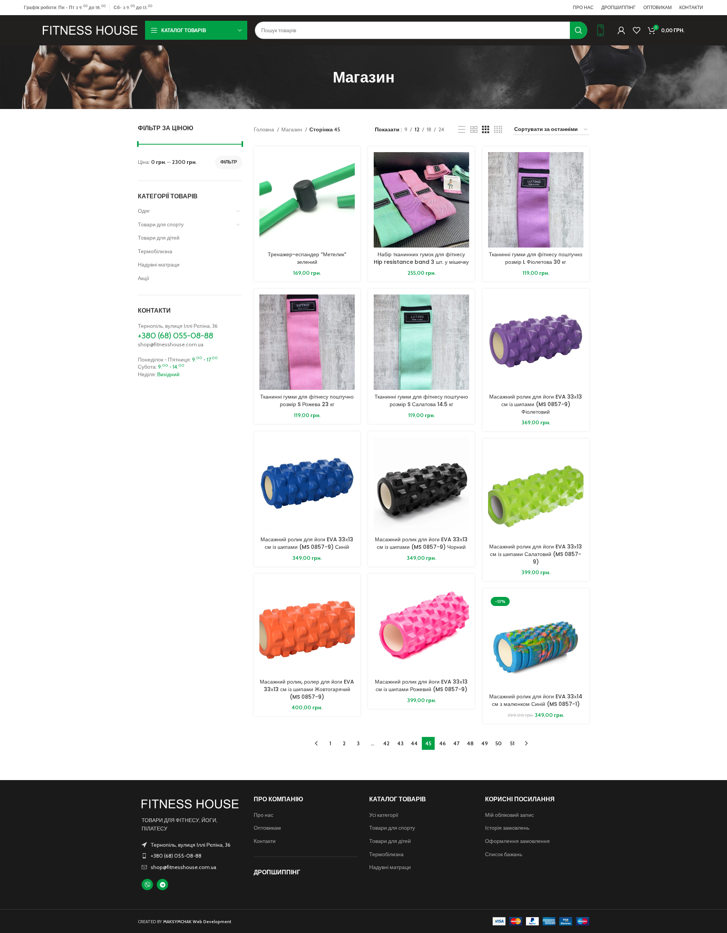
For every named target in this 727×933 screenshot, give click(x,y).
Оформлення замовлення (517, 841)
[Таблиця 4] (498, 129)
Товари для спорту (161, 224)
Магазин (292, 129)
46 (442, 743)
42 (386, 743)
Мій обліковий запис (509, 815)
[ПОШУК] (578, 30)
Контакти (265, 841)
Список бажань (503, 854)
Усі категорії (383, 815)
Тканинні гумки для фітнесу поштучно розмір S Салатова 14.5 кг (421, 400)
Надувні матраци (158, 264)
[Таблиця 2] (473, 129)
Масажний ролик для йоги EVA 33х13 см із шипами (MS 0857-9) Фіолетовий (535, 404)
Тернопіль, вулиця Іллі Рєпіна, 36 (178, 325)
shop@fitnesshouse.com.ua (170, 344)
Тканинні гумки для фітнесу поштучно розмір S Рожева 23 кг (307, 400)
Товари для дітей (158, 237)
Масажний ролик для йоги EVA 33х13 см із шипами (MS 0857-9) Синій (307, 543)
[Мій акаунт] (621, 30)
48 (470, 743)
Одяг (144, 210)
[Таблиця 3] (485, 129)
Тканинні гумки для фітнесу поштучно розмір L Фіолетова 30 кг (535, 258)
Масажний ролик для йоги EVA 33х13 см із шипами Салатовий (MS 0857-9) (535, 554)
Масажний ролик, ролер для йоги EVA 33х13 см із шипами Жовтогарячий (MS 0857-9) (307, 689)
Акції (143, 278)
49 (484, 743)
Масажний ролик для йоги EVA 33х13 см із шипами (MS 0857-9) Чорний (421, 543)
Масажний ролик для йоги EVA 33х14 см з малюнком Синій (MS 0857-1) (535, 700)
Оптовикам (267, 827)
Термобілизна (155, 251)
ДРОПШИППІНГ (277, 872)
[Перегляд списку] (461, 129)
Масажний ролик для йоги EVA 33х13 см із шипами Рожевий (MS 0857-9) (421, 685)
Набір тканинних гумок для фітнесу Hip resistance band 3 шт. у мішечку (421, 258)
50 (498, 743)
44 (414, 743)
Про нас (263, 815)
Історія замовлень (507, 827)
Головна (264, 129)
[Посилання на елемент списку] (190, 856)
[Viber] (147, 884)
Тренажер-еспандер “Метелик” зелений (307, 258)
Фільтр (228, 162)
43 (400, 743)
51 (512, 743)
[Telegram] (162, 884)
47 (456, 743)
